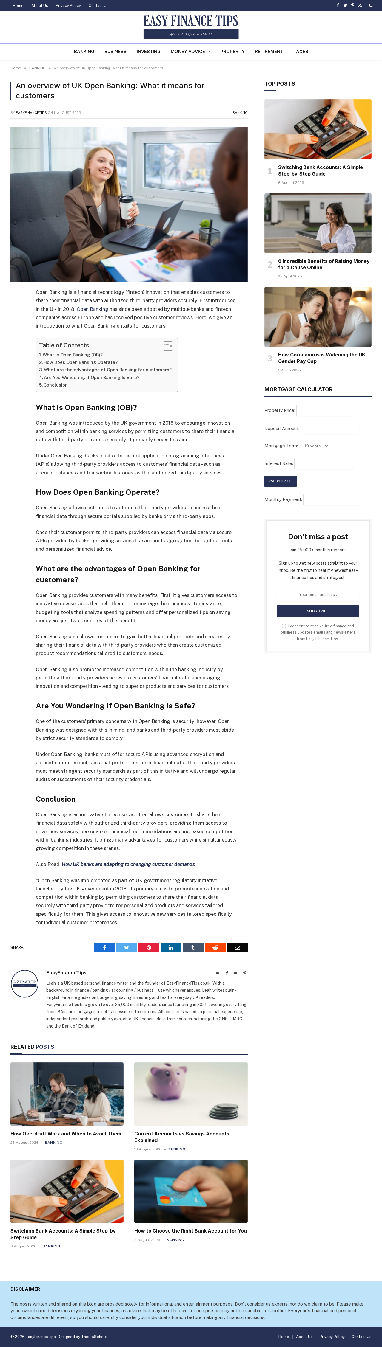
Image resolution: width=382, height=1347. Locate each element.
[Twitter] (16, 323)
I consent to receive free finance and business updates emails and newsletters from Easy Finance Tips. (318, 632)
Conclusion (56, 384)
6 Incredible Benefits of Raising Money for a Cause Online (324, 264)
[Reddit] (16, 369)
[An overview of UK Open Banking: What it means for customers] (129, 204)
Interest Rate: (278, 463)
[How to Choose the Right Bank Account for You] (190, 1191)
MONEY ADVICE (188, 51)
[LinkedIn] (16, 338)
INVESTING (149, 51)
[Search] (370, 5)
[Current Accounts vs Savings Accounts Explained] (190, 1094)
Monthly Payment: (283, 499)
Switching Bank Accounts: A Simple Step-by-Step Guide (64, 1234)
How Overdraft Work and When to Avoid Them (65, 1134)
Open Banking (92, 309)
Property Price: (279, 410)
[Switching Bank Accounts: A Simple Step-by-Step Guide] (67, 1191)
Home (18, 5)
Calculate (280, 481)
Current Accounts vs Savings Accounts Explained (181, 1137)
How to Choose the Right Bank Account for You (190, 1231)
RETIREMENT (269, 51)
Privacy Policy (68, 5)
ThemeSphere (94, 1336)
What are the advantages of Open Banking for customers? (108, 369)
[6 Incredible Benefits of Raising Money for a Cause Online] (318, 223)
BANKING (84, 51)
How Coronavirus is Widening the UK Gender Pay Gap (321, 358)
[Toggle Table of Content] (165, 346)
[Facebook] (16, 308)
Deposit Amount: (281, 428)
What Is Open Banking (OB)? (73, 354)
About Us (39, 5)
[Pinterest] (16, 353)
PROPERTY (232, 51)
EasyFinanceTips (31, 112)
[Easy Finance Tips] (191, 27)
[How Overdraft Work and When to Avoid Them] (67, 1094)
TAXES (300, 51)
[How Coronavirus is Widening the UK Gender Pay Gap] (318, 317)
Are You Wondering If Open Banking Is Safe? (92, 377)
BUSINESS (115, 51)
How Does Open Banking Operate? (81, 362)
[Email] (16, 384)
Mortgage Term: (281, 445)
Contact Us (99, 5)
